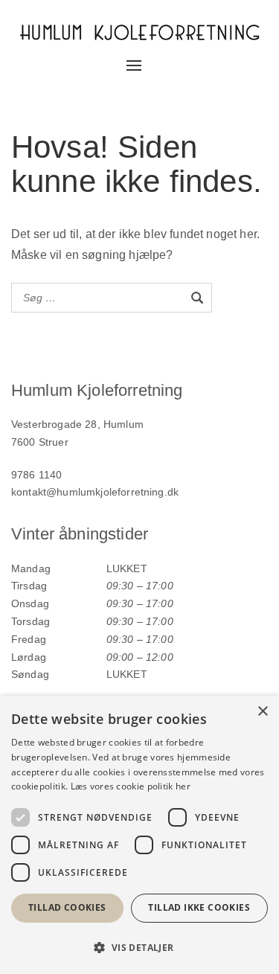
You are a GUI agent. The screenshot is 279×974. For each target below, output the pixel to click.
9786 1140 (36, 475)
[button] (139, 947)
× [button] (262, 711)
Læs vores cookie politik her (130, 786)
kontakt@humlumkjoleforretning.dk (95, 492)
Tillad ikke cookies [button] (199, 907)
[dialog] (139, 835)
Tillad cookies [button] (67, 907)
